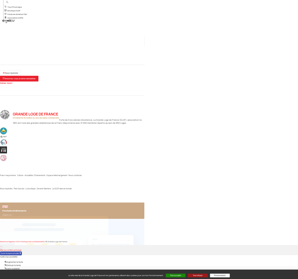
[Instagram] (12, 21)
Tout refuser (198, 275)
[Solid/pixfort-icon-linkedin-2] (19, 89)
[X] (5, 21)
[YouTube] (8, 21)
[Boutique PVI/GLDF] (4, 160)
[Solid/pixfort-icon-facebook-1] (12, 89)
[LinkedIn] (10, 21)
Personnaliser (220, 275)
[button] (11, 253)
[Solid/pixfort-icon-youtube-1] (8, 89)
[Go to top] (1, 246)
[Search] (3, 43)
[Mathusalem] (4, 137)
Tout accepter (175, 275)
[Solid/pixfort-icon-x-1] (1, 89)
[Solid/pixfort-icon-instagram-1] (5, 89)
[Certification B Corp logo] (4, 133)
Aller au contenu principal (10, 250)
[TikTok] (14, 21)
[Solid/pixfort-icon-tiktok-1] (15, 89)
